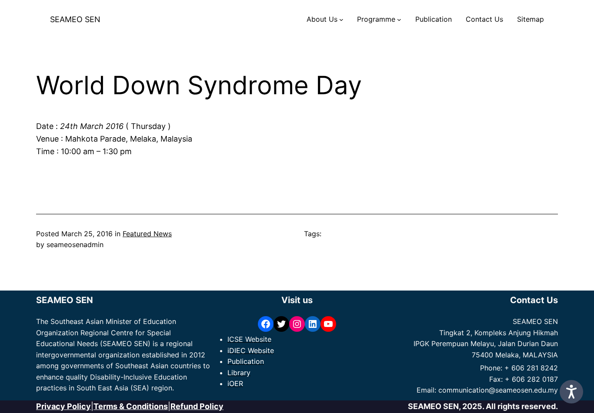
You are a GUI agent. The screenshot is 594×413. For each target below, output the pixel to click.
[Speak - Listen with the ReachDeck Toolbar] (571, 391)
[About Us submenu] (341, 19)
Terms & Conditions (130, 406)
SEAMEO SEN (75, 19)
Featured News (147, 233)
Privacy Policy (63, 406)
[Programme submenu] (399, 19)
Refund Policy (197, 406)
